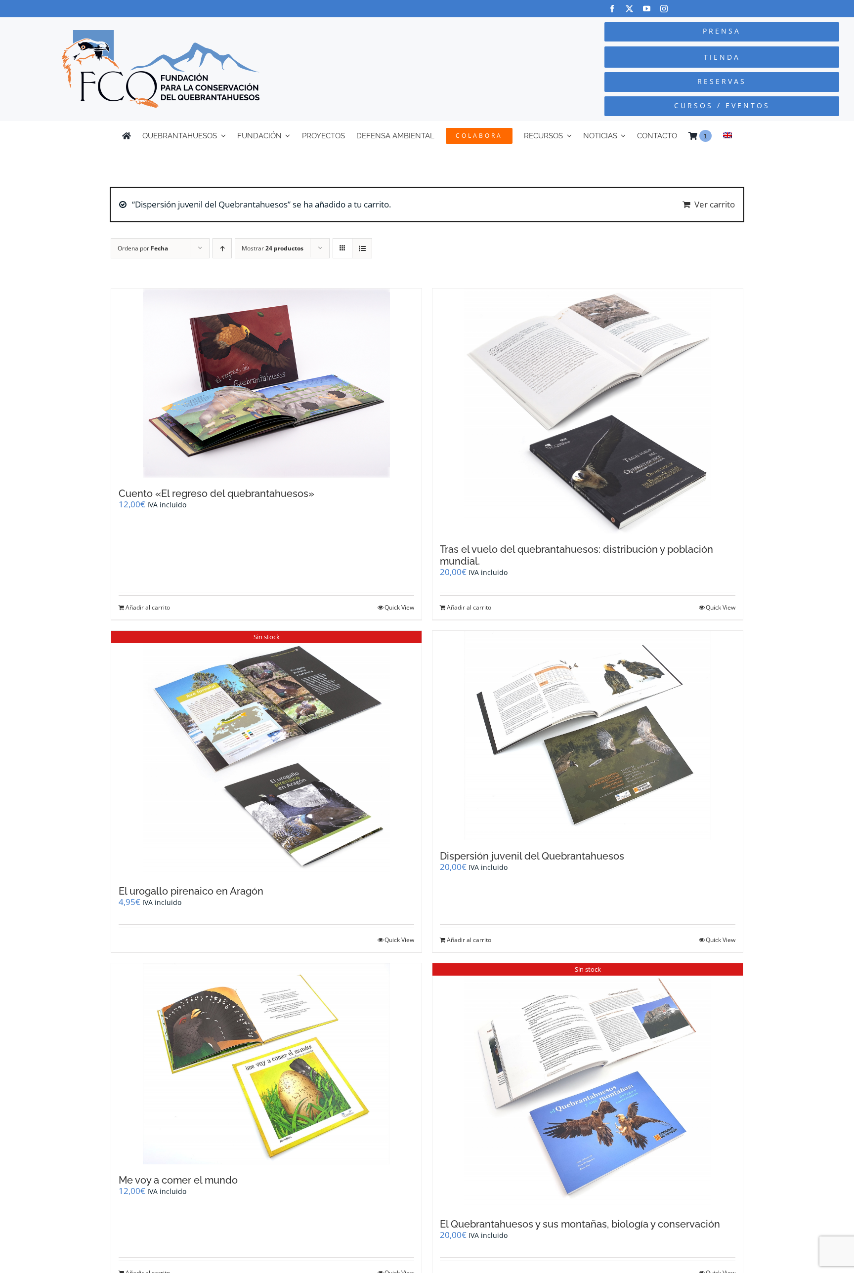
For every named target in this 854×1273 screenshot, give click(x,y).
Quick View (399, 607)
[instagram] (664, 8)
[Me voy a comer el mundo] (266, 1063)
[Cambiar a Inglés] (727, 136)
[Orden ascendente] (222, 248)
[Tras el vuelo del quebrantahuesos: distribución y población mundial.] (587, 411)
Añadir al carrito (148, 607)
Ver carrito (714, 204)
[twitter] (629, 8)
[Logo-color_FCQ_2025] (160, 34)
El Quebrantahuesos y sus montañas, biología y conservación (580, 1224)
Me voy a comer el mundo (178, 1180)
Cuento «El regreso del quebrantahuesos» (216, 493)
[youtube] (646, 8)
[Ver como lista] (362, 248)
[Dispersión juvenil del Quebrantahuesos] (587, 735)
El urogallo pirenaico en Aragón (191, 891)
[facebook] (612, 8)
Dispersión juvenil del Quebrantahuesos (532, 856)
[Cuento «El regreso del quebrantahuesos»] (266, 383)
